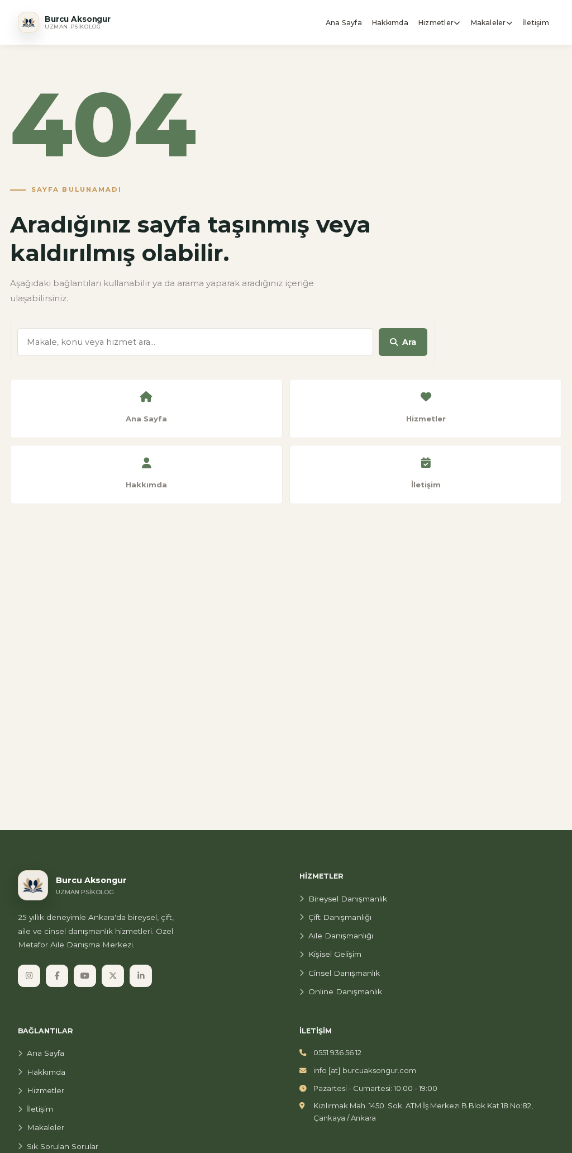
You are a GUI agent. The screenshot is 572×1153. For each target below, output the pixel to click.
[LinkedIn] (141, 976)
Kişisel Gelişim (334, 954)
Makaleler (45, 1127)
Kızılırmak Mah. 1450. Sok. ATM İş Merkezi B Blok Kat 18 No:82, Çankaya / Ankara (423, 1111)
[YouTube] (85, 976)
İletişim (40, 1108)
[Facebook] (57, 976)
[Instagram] (29, 976)
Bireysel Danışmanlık (347, 898)
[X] (113, 976)
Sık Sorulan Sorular (62, 1146)
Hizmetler (45, 1090)
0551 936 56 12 (337, 1052)
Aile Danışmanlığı (340, 935)
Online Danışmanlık (345, 991)
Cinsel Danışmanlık (344, 973)
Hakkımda (46, 1071)
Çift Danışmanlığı (339, 917)
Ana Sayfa (45, 1052)
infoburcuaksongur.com (364, 1070)
